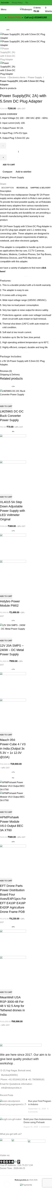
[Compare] (3, 399)
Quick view (10, 399)
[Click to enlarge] (7, 1184)
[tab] (7, 188)
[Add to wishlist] (18, 399)
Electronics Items (17, 77)
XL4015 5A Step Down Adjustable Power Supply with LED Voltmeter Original (12, 510)
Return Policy (15, 17)
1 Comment (44, 1127)
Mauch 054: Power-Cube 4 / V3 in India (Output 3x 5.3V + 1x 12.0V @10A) (13, 748)
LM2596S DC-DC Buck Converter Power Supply (12, 416)
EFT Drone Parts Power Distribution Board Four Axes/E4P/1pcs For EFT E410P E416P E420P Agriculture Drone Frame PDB (13, 899)
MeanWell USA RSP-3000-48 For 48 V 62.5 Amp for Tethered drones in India (12, 1006)
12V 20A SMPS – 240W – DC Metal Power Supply (12, 650)
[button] (6, 406)
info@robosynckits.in (11, 1088)
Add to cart (9, 165)
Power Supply (35, 77)
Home (3, 77)
